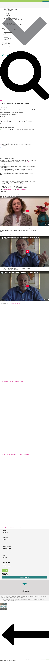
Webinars (6, 37)
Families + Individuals (5, 42)
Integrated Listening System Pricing (14, 24)
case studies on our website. (21, 189)
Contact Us (4, 560)
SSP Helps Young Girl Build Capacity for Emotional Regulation (12, 381)
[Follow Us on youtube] (7, 575)
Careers (4, 564)
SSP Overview (9, 10)
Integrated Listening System (7, 546)
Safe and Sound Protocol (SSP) (10, 9)
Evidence (8, 13)
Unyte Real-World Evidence (10, 29)
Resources (4, 34)
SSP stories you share (22, 192)
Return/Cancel (5, 557)
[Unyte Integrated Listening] (5, 55)
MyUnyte (8, 15)
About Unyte (4, 44)
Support (4, 555)
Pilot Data (8, 20)
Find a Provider (7, 43)
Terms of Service (25, 591)
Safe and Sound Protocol (6, 544)
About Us (4, 553)
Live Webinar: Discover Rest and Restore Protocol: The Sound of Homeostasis (15, 454)
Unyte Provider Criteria (6, 562)
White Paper (6, 33)
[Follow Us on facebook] (2, 575)
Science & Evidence (5, 28)
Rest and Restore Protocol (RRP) (11, 18)
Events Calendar (7, 39)
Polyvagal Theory (8, 32)
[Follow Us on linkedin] (4, 575)
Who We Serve (4, 27)
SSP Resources (7, 38)
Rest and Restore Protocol (7, 548)
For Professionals (5, 532)
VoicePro (6, 25)
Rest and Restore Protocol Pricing (14, 19)
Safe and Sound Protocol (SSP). (14, 303)
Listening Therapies (5, 8)
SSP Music (8, 14)
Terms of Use (25, 590)
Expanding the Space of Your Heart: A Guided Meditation (11, 527)
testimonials (6, 189)
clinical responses (11, 189)
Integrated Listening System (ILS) (11, 23)
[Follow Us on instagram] (6, 575)
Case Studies (7, 30)
